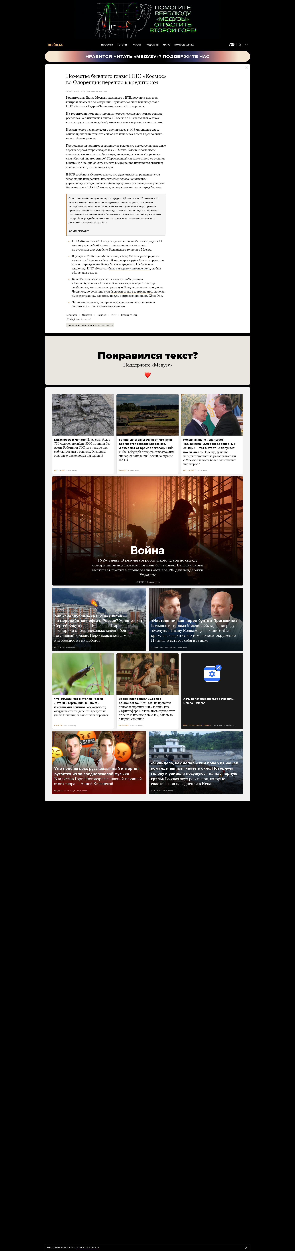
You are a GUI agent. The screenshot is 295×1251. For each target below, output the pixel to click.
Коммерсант (101, 91)
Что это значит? (88, 1247)
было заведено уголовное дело (129, 268)
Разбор (137, 45)
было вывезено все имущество (131, 291)
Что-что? (86, 319)
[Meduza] (55, 44)
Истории (123, 45)
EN (246, 44)
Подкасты (152, 45)
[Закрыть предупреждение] (246, 1248)
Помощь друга (184, 45)
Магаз (167, 45)
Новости (107, 45)
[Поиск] (239, 44)
